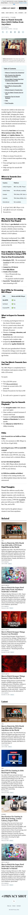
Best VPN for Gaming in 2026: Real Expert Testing (12, 771)
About (14, 905)
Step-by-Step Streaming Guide (15, 83)
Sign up (9, 905)
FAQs (6, 100)
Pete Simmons (5, 27)
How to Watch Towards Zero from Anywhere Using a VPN (14, 80)
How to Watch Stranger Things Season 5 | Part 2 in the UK (13, 677)
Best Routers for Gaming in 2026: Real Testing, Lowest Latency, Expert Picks (11, 818)
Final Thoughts (9, 103)
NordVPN (6, 262)
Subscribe (22, 8)
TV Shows (13, 17)
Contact (19, 905)
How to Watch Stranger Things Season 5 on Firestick (13, 633)
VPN (16, 12)
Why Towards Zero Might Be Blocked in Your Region (13, 75)
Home (2, 12)
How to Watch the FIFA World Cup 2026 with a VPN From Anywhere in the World (12, 545)
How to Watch (9, 12)
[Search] (17, 8)
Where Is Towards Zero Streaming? (14, 72)
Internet (20, 12)
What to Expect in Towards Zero (14, 90)
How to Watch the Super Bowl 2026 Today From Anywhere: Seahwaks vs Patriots (12, 589)
